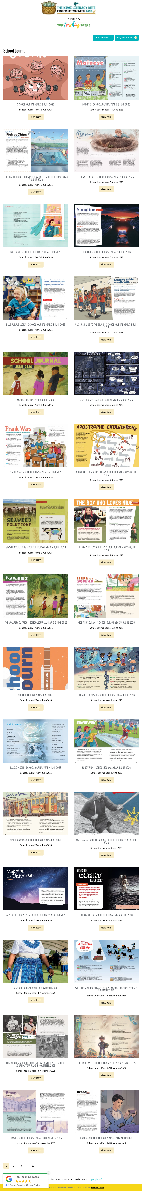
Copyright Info (96, 1179)
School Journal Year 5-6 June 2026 (36, 404)
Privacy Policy (50, 1187)
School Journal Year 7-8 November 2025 (35, 992)
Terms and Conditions (66, 1187)
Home (73, 23)
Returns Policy (84, 1187)
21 (32, 1165)
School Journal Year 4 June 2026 (36, 700)
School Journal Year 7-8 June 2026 (36, 109)
